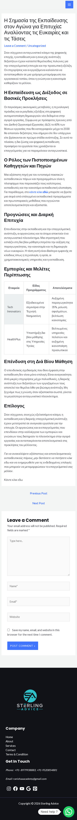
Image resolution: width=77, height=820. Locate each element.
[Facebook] (15, 788)
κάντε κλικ (38, 192)
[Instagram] (9, 788)
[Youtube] (22, 788)
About (9, 741)
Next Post (38, 503)
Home (9, 737)
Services (11, 745)
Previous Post (38, 493)
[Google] (28, 788)
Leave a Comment (15, 45)
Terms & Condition (17, 754)
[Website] (38, 617)
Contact (11, 750)
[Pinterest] (35, 788)
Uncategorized (37, 45)
